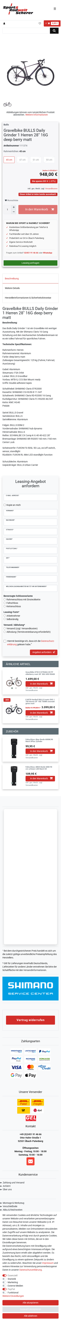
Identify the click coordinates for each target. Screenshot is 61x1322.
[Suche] (54, 31)
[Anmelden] (4, 23)
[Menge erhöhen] (13, 207)
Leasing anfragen (30, 263)
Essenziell (12, 1275)
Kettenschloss (14, 606)
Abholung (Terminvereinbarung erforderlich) (29, 632)
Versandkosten (51, 189)
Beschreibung (12, 278)
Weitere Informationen (36, 114)
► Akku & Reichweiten (11, 1209)
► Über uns (6, 1189)
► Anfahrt (5, 1186)
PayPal (11, 1289)
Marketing (13, 1282)
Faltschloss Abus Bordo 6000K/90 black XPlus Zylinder (39, 741)
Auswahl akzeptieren (30, 1309)
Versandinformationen (34, 970)
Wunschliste (12, 200)
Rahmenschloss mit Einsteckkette (23, 599)
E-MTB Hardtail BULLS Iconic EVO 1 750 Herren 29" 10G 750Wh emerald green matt (40, 702)
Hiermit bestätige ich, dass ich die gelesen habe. (30, 643)
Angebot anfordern (42, 652)
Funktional (13, 1292)
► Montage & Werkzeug (12, 1203)
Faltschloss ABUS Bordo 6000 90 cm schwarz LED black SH (39, 768)
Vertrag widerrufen (31, 1020)
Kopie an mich (14, 505)
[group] (14, 681)
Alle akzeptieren (30, 1302)
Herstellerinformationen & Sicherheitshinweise (28, 297)
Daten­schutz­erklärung (30, 1269)
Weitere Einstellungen (13, 1296)
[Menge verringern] (13, 212)
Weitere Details (12, 288)
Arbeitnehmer (13, 615)
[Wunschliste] (40, 23)
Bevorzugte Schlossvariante (18, 596)
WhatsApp (47, 253)
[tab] (30, 278)
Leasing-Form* (11, 612)
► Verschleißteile (8, 1206)
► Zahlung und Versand (12, 1182)
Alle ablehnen (30, 1316)
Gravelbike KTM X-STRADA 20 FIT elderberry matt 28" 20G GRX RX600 (40, 673)
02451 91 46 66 (31, 253)
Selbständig (12, 619)
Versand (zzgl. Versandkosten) (22, 628)
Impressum (48, 1263)
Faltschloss (12, 603)
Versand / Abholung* (14, 625)
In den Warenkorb (36, 209)
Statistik (12, 1279)
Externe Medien (15, 1285)
